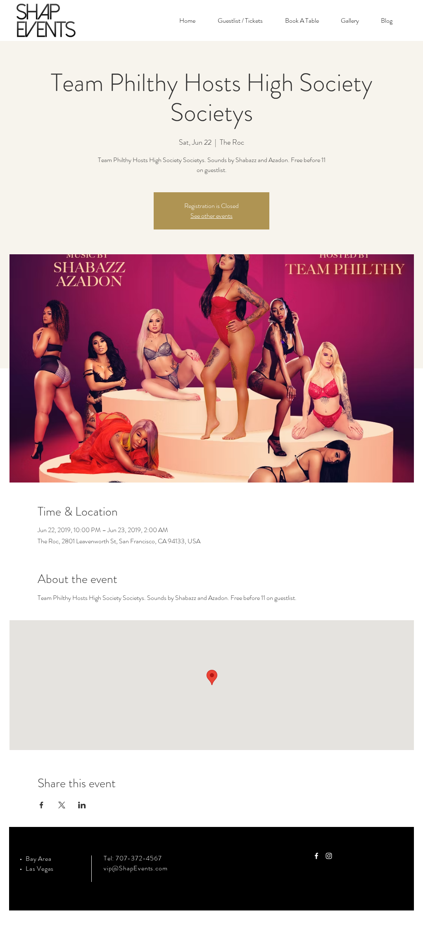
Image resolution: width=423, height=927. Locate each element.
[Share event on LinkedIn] (82, 805)
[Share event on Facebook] (41, 805)
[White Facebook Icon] (316, 856)
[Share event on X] (62, 805)
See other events (211, 215)
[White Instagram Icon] (329, 856)
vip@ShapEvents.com (135, 868)
